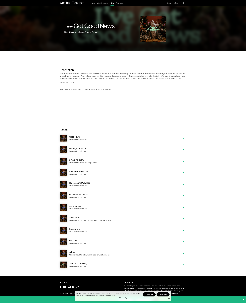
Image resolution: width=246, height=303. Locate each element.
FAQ (61, 293)
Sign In (169, 3)
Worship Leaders (102, 3)
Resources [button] (119, 3)
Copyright (65, 293)
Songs (93, 3)
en (177, 3)
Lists (112, 3)
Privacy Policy (73, 293)
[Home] (72, 3)
